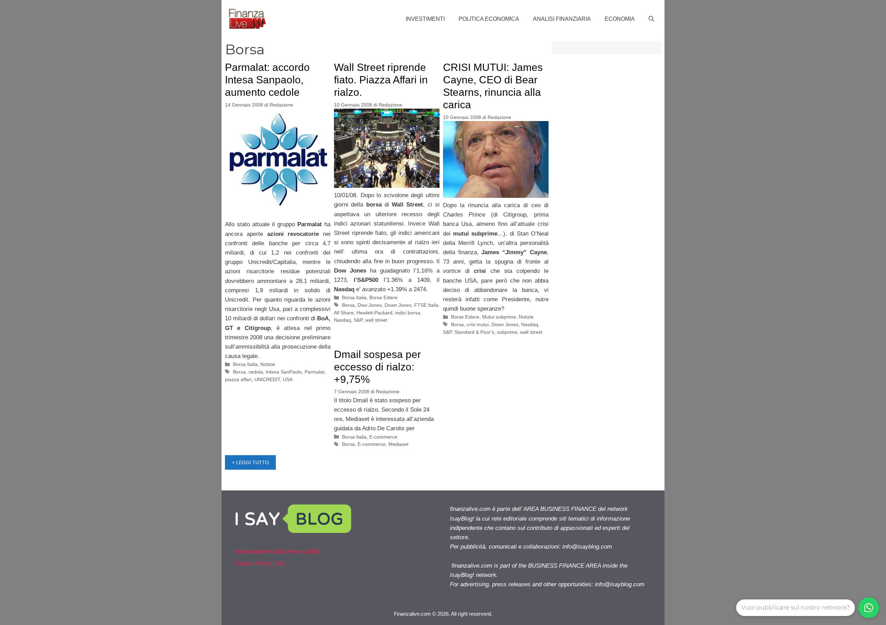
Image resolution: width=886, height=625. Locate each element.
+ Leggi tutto (250, 462)
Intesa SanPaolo (284, 372)
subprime (507, 332)
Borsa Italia (245, 364)
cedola (255, 372)
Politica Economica (489, 19)
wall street (376, 320)
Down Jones (398, 305)
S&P (358, 320)
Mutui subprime (499, 317)
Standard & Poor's (474, 332)
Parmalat (314, 372)
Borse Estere (383, 297)
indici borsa (407, 312)
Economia (620, 19)
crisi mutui (478, 324)
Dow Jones (370, 305)
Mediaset (398, 444)
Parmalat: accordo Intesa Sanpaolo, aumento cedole (267, 80)
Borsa (239, 372)
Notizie (267, 364)
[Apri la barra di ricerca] (651, 19)
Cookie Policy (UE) (260, 563)
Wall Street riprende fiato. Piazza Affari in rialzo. (381, 80)
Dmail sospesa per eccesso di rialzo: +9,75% (377, 367)
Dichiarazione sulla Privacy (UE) (277, 551)
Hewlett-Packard (374, 312)
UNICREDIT (267, 379)
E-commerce (383, 437)
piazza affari (238, 379)
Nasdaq (342, 320)
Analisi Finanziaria (562, 19)
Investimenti (425, 19)
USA (287, 379)
